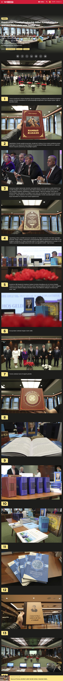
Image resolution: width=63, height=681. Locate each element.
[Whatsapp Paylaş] (40, 56)
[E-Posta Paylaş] (45, 56)
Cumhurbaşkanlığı (10, 49)
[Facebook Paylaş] (22, 56)
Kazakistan (19, 49)
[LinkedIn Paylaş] (31, 56)
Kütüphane (26, 49)
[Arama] (47, 2)
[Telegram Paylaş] (36, 56)
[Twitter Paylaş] (27, 56)
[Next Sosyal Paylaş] (17, 56)
